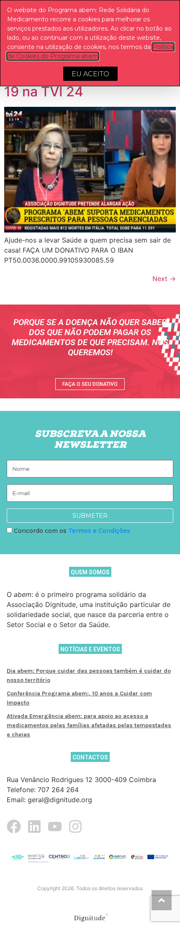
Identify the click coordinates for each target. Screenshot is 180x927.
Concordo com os (71, 530)
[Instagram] (75, 826)
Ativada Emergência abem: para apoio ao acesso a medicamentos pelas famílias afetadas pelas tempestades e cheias (89, 725)
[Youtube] (55, 826)
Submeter (90, 515)
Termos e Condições (99, 531)
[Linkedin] (34, 826)
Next (164, 278)
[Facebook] (14, 826)
